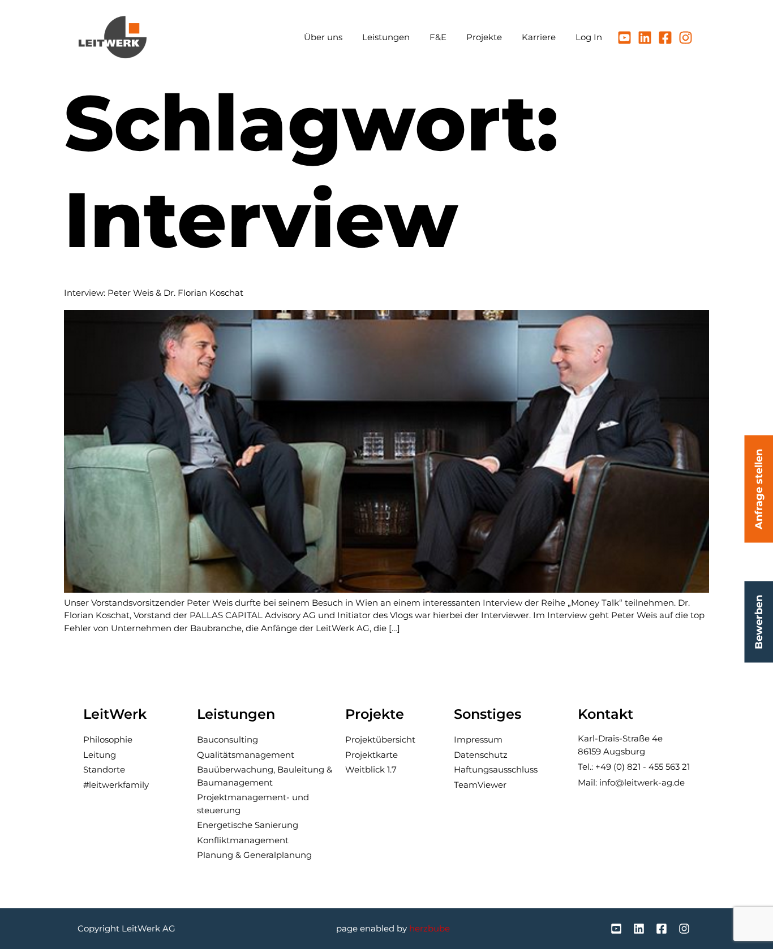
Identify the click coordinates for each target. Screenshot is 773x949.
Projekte (484, 37)
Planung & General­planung (254, 854)
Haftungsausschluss (496, 769)
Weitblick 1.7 (371, 769)
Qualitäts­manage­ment (245, 754)
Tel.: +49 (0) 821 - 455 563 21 (634, 766)
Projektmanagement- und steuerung (253, 804)
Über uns (323, 37)
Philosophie (107, 739)
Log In (589, 37)
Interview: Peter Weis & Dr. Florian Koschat (153, 292)
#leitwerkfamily (116, 784)
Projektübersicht (380, 739)
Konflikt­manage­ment (243, 840)
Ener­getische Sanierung (247, 824)
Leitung (99, 754)
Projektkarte (371, 754)
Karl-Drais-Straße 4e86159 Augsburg (620, 745)
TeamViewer (480, 784)
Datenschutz (481, 754)
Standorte (104, 769)
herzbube (429, 928)
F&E (438, 37)
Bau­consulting (227, 739)
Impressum (478, 739)
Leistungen (386, 37)
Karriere (539, 37)
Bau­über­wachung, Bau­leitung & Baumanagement (264, 776)
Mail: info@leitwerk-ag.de (631, 782)
